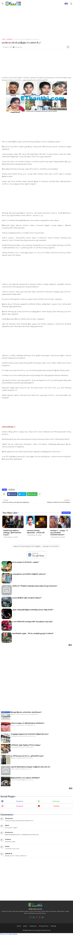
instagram (19, 806)
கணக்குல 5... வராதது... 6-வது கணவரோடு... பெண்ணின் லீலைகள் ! (59, 533)
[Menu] (2, 4)
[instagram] (39, 917)
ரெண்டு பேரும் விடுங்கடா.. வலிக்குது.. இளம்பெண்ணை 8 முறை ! (12, 533)
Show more (66, 512)
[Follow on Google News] (36, 557)
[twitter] (33, 917)
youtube (56, 806)
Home (3, 39)
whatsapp (56, 801)
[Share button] (40, 494)
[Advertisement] (36, 63)
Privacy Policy (43, 926)
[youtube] (36, 917)
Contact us (33, 926)
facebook (19, 801)
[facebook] (30, 917)
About (25, 926)
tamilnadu (9, 39)
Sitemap (53, 926)
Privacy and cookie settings (8, 934)
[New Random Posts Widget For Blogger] (70, 645)
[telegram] (42, 917)
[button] (66, 4)
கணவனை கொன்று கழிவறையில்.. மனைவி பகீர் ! (36, 531)
